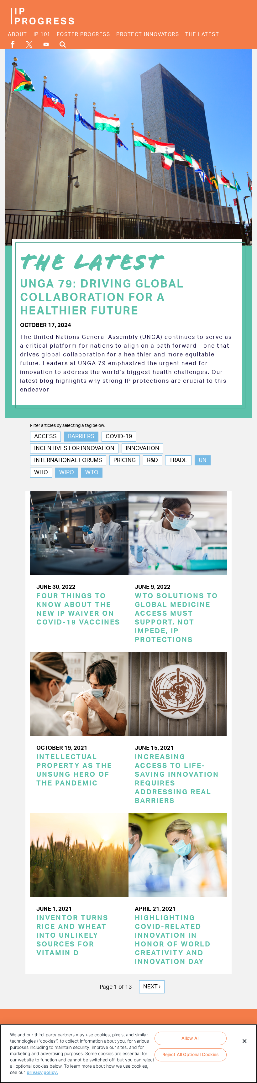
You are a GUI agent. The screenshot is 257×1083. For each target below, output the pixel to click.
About (17, 34)
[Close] (244, 1040)
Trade (178, 460)
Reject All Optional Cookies (190, 1054)
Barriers (81, 436)
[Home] (42, 16)
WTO (91, 472)
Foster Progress (83, 34)
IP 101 (42, 34)
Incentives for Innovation (74, 448)
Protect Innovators (147, 34)
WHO (41, 472)
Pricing (124, 460)
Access (45, 436)
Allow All (190, 1038)
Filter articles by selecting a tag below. (67, 425)
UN (203, 460)
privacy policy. (42, 1072)
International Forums (68, 460)
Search (63, 44)
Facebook (12, 44)
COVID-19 (119, 436)
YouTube (46, 44)
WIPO (66, 472)
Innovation (142, 448)
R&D (152, 460)
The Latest (202, 34)
